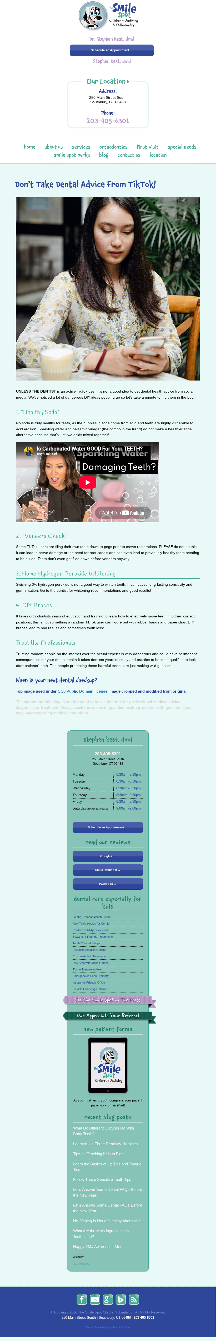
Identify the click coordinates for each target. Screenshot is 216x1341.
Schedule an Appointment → (112, 50)
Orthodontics (113, 147)
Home (29, 147)
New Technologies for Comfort (92, 923)
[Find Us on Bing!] (120, 1299)
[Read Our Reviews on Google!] (108, 1299)
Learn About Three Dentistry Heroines (105, 1144)
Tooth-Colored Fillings (86, 943)
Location (158, 155)
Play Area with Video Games (91, 962)
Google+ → (108, 856)
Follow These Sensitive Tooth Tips (102, 1179)
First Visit (148, 147)
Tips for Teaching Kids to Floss (99, 1154)
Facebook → (108, 883)
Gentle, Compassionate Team (91, 917)
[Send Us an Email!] (95, 1299)
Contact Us (129, 155)
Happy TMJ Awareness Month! (100, 1246)
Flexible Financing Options (89, 989)
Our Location (106, 81)
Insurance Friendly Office (89, 982)
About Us (53, 147)
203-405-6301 (108, 120)
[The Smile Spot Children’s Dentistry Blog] (134, 1299)
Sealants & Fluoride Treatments (93, 936)
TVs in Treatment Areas (88, 969)
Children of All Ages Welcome (91, 930)
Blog (103, 155)
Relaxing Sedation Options (89, 949)
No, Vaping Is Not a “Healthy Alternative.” (108, 1221)
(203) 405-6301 (81, 1263)
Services (81, 147)
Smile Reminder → (108, 869)
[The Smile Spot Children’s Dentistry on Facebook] (82, 1299)
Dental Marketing (97, 1327)
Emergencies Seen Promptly (91, 976)
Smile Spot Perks (72, 155)
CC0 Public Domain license (82, 691)
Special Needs (182, 147)
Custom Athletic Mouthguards (91, 956)
